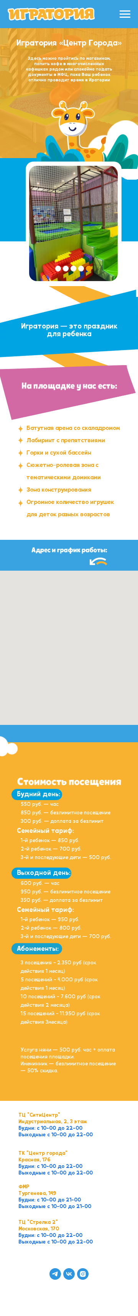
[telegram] (55, 1274)
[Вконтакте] (69, 1274)
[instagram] (83, 1274)
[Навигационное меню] (125, 14)
